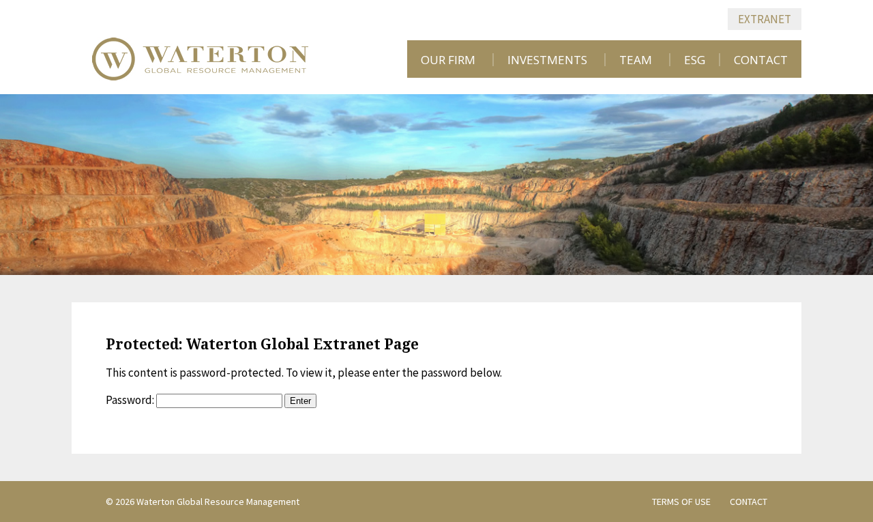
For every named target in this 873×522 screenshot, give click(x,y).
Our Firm (448, 59)
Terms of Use (681, 501)
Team (635, 59)
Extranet (764, 19)
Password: (131, 399)
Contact (761, 59)
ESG (694, 59)
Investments (547, 59)
